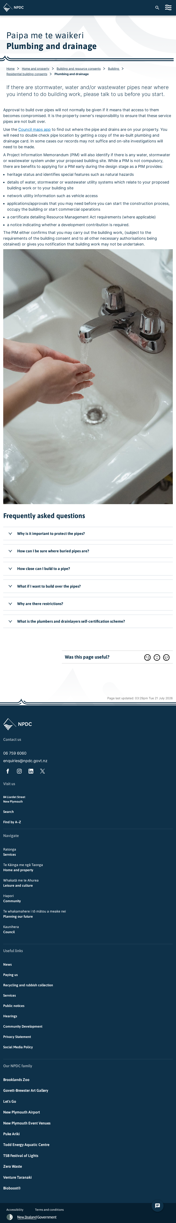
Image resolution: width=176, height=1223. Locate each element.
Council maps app (34, 129)
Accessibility (14, 1209)
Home (10, 68)
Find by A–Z (12, 822)
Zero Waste (12, 1166)
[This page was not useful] (166, 657)
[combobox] (159, 8)
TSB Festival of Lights (20, 1156)
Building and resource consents (79, 68)
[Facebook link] (7, 772)
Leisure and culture (21, 882)
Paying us (10, 975)
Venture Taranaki (17, 1177)
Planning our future (34, 913)
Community (12, 898)
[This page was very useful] (147, 657)
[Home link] (13, 7)
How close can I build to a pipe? (43, 568)
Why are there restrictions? (40, 603)
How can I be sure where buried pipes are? (53, 551)
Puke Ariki (11, 1134)
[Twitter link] (41, 772)
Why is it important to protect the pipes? (51, 533)
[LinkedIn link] (30, 772)
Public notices (13, 1006)
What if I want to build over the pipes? (49, 586)
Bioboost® (12, 1188)
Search (8, 812)
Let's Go (9, 1101)
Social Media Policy (18, 1047)
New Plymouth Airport (21, 1112)
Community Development (22, 1026)
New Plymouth (13, 801)
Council (11, 929)
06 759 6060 (14, 753)
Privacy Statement (17, 1037)
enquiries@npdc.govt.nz (25, 760)
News (7, 964)
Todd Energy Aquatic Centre (26, 1145)
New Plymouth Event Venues (26, 1123)
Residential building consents (26, 74)
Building (114, 68)
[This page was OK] (156, 657)
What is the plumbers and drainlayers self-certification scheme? (71, 621)
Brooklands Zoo (16, 1080)
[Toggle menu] (169, 7)
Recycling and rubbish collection (28, 985)
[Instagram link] (18, 772)
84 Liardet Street (14, 797)
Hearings (10, 1016)
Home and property (35, 68)
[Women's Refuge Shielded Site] (9, 1217)
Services (9, 851)
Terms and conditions (49, 1209)
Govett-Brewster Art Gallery (25, 1090)
